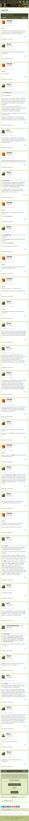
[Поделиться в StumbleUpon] (15, 807)
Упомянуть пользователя (7, 39)
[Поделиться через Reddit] (12, 807)
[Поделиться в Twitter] (2, 807)
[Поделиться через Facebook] (4, 807)
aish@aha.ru (9, 216)
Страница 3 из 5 (14, 17)
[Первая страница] (2, 18)
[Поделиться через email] (17, 807)
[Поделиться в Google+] (6, 807)
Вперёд (24, 17)
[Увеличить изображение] (17, 32)
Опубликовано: (7, 25)
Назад (5, 17)
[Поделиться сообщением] (26, 25)
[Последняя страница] (27, 18)
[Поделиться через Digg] (8, 807)
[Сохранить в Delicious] (10, 807)
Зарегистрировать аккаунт (14, 784)
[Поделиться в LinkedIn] (19, 807)
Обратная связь (18, 817)
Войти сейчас (14, 792)
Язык (7, 817)
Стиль (11, 817)
